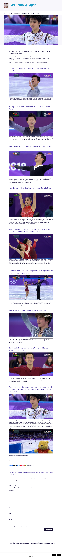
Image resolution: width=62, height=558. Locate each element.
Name (10, 507)
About (5, 13)
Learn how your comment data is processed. (36, 533)
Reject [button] (58, 554)
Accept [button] (54, 554)
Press (10, 13)
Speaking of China (24, 4)
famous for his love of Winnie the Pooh (19, 425)
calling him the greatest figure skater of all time (38, 423)
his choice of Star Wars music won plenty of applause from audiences (28, 139)
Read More (31, 556)
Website (11, 519)
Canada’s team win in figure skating (20, 381)
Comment (11, 490)
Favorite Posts (17, 13)
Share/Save (30, 465)
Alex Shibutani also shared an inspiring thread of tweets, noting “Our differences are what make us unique (30, 264)
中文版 (38, 13)
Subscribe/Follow (25, 13)
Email (10, 513)
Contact (32, 13)
